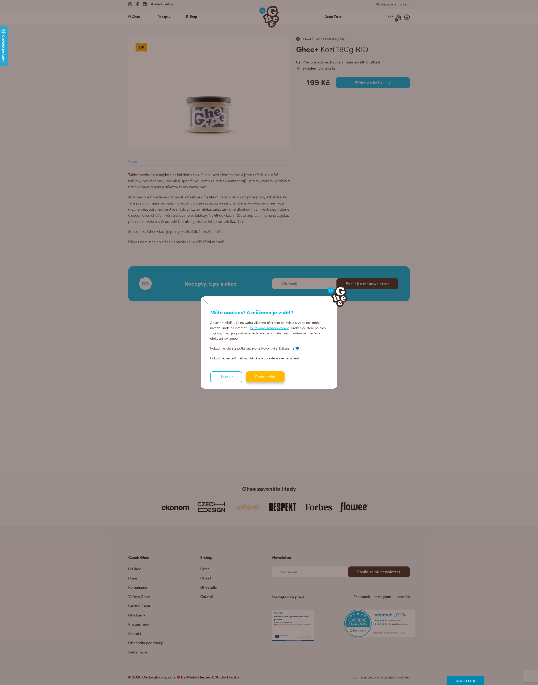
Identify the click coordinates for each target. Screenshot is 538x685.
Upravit (226, 376)
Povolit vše (265, 376)
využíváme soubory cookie (269, 328)
